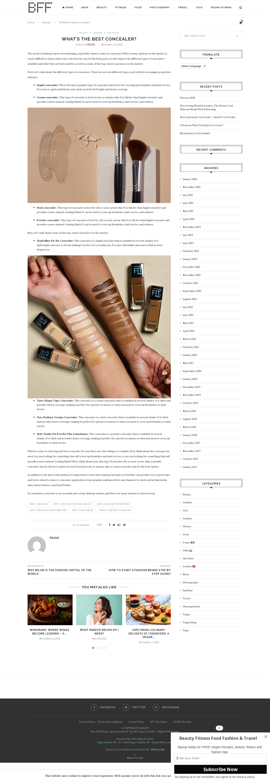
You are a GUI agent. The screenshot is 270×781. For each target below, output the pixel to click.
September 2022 (192, 291)
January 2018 (190, 435)
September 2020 (192, 371)
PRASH (91, 44)
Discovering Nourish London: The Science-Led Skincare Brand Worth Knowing (206, 107)
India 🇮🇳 (187, 550)
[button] (218, 738)
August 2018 (190, 419)
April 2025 (189, 219)
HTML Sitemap (182, 721)
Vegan (186, 614)
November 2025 (192, 187)
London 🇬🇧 (189, 566)
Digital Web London (168, 731)
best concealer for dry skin (113, 504)
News (186, 574)
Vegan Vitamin (221, 7)
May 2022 (188, 323)
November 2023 (192, 227)
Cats (199, 7)
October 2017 (190, 459)
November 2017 (192, 451)
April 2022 (189, 331)
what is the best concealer (115, 510)
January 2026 (190, 179)
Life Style (113, 33)
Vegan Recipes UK (106, 742)
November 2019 (192, 395)
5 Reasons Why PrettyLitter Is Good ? (201, 125)
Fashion (97, 33)
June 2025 (188, 203)
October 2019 (190, 403)
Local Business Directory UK (133, 749)
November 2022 (192, 275)
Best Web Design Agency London (108, 731)
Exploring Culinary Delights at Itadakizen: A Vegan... (149, 633)
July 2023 (188, 235)
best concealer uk (82, 510)
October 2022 (190, 283)
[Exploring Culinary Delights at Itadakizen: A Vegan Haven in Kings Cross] (149, 610)
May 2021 (188, 363)
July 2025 (188, 195)
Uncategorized (191, 606)
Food (138, 7)
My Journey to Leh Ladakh (195, 133)
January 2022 (190, 355)
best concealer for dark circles (72, 504)
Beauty (102, 7)
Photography (160, 7)
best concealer (39, 504)
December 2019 (191, 387)
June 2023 (188, 243)
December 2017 (191, 443)
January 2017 (190, 467)
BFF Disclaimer (159, 721)
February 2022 (191, 347)
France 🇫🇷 (188, 542)
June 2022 (188, 315)
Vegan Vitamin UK (139, 742)
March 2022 (189, 339)
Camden (187, 502)
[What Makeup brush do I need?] (99, 610)
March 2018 (189, 427)
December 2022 (191, 267)
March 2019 (189, 411)
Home (69, 7)
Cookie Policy (136, 721)
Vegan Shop (190, 622)
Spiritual (188, 590)
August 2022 (190, 299)
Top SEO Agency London (142, 731)
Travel (183, 7)
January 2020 (190, 379)
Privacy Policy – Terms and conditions (100, 721)
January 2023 (190, 259)
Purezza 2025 (187, 97)
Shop (85, 7)
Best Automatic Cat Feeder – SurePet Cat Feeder (208, 117)
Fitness (120, 7)
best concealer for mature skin (48, 510)
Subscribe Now (220, 769)
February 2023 (191, 251)
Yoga (185, 630)
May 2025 (188, 211)
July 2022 (188, 307)
